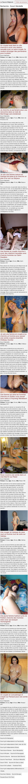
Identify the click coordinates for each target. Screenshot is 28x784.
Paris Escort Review (6, 750)
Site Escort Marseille (19, 759)
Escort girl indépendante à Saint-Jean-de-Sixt (13, 744)
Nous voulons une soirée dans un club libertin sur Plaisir (13, 476)
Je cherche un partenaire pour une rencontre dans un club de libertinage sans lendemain (13, 112)
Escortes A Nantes (5, 774)
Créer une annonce (21, 2)
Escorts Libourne (5, 756)
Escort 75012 (4, 762)
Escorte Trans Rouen (6, 759)
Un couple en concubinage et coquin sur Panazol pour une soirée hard (14, 697)
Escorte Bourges (16, 774)
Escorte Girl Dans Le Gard (16, 762)
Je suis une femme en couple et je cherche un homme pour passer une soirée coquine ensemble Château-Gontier (13, 337)
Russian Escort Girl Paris (7, 777)
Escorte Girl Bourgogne (17, 753)
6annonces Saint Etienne (18, 756)
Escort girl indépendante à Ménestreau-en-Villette (12, 770)
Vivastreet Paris (17, 765)
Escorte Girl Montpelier (6, 738)
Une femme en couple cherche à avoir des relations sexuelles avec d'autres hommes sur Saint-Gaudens (13, 254)
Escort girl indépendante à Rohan (9, 747)
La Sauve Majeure (6, 2)
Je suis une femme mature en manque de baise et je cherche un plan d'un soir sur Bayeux (13, 176)
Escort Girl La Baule (5, 765)
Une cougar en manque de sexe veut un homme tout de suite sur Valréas (13, 534)
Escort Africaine (4, 753)
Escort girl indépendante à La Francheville (12, 741)
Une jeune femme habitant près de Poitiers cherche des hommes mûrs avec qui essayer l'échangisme (13, 619)
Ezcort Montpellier (18, 750)
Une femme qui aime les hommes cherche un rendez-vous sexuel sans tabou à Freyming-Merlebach (13, 396)
